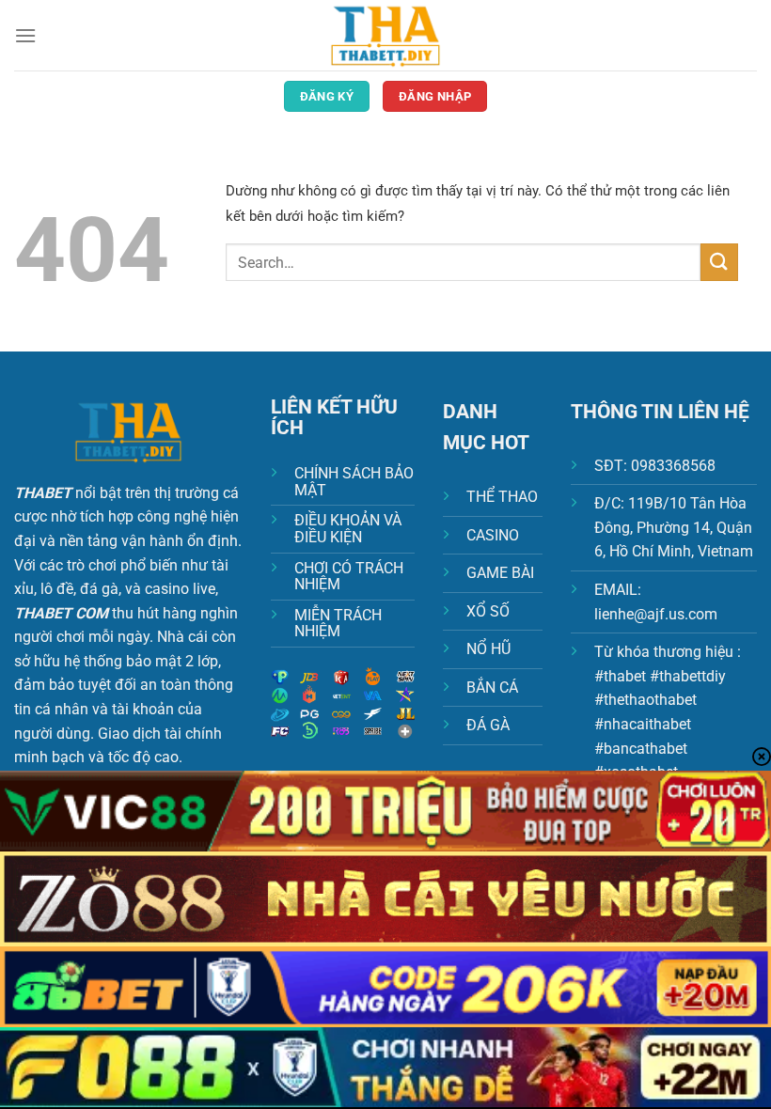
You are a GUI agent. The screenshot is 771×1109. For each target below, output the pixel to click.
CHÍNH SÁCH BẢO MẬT (354, 481)
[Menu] (25, 35)
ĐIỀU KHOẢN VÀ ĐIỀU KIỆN (347, 528)
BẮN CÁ (492, 687)
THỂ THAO (502, 497)
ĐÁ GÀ (488, 725)
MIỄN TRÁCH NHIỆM (338, 623)
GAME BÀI (500, 573)
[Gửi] (719, 261)
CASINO (492, 535)
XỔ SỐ (488, 611)
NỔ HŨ (488, 649)
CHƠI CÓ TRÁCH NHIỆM (348, 576)
